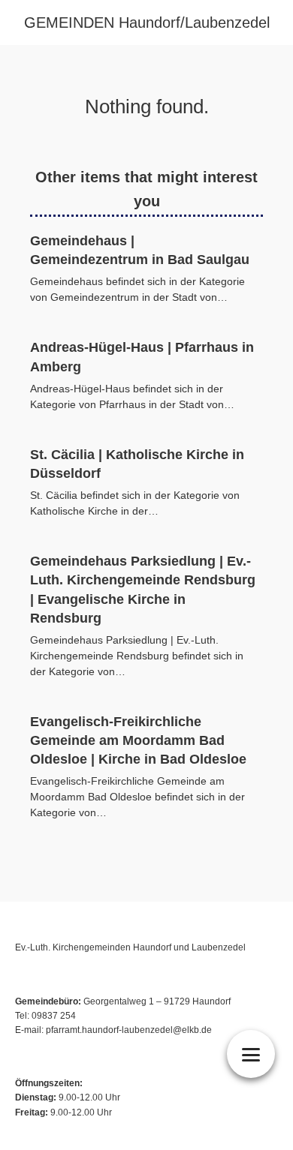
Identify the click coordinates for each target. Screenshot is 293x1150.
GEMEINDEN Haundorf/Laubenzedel (147, 22)
